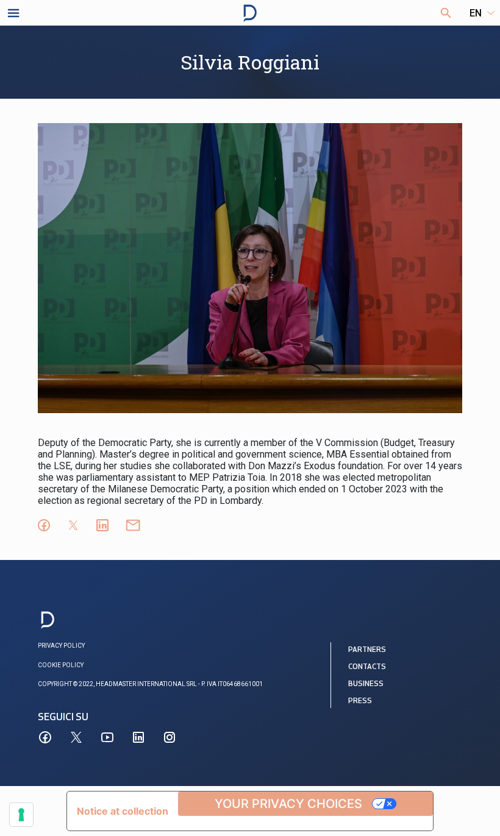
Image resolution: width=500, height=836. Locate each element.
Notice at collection (122, 811)
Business (366, 684)
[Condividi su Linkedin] (102, 525)
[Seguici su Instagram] (169, 737)
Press (360, 701)
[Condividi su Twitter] (73, 525)
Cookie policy (61, 665)
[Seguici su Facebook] (45, 737)
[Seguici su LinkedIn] (138, 737)
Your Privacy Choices (288, 803)
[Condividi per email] (133, 525)
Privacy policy (61, 645)
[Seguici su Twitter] (76, 737)
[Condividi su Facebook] (44, 525)
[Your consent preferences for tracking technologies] (21, 814)
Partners (367, 650)
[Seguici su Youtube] (107, 737)
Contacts (367, 667)
